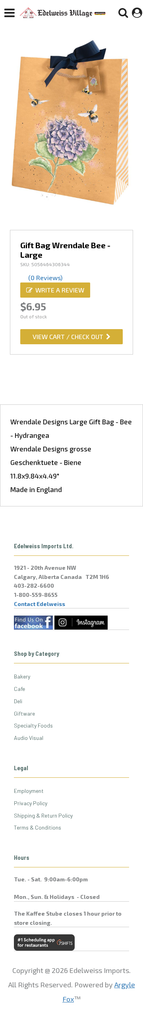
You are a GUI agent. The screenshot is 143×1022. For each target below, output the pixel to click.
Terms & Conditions (37, 827)
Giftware (24, 713)
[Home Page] (62, 13)
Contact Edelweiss (39, 603)
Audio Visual (28, 737)
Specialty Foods (33, 725)
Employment (29, 790)
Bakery (22, 676)
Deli (18, 701)
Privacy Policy (30, 803)
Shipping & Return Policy (43, 815)
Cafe (19, 688)
